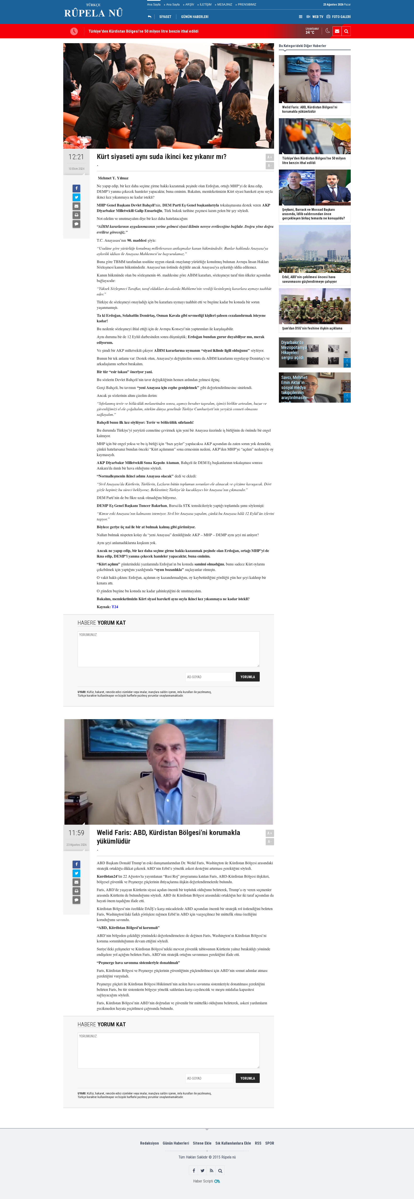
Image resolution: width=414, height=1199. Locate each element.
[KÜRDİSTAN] (150, 17)
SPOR (269, 1143)
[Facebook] (76, 188)
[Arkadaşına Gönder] (76, 206)
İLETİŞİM (206, 4)
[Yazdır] (76, 215)
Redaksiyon (149, 1143)
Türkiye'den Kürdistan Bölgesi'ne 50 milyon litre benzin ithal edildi (143, 31)
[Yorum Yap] (76, 224)
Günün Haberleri (176, 1143)
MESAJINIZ (224, 4)
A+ (269, 157)
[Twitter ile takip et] (202, 1170)
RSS (258, 1143)
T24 (115, 606)
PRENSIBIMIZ (247, 4)
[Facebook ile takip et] (193, 1170)
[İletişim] (337, 31)
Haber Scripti (203, 1181)
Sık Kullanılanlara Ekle (233, 1143)
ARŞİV (189, 4)
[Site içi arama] (346, 31)
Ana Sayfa (154, 4)
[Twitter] (76, 197)
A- (270, 165)
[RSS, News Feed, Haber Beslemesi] (211, 1170)
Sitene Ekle (202, 1143)
